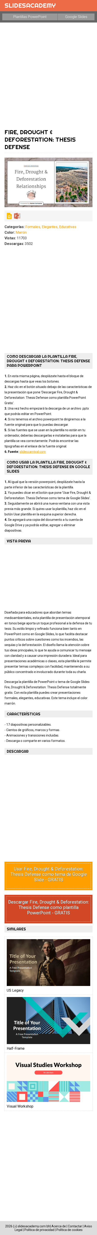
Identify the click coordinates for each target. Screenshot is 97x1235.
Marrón (21, 232)
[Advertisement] (48, 75)
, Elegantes (49, 227)
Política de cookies (69, 1230)
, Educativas (67, 227)
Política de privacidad (39, 1230)
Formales (32, 227)
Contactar (75, 1226)
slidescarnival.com (33, 451)
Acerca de (58, 1226)
